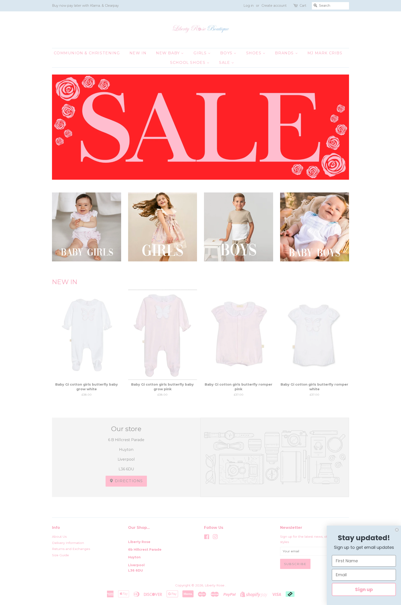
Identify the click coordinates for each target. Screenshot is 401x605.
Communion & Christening (87, 53)
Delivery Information (68, 543)
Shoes (254, 53)
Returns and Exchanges (71, 549)
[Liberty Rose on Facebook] (206, 538)
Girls (201, 53)
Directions (128, 481)
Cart (303, 5)
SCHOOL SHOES (188, 62)
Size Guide (60, 555)
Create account (274, 5)
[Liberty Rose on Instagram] (215, 538)
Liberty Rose (215, 585)
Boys (227, 53)
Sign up (364, 589)
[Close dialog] (397, 529)
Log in (248, 5)
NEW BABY (168, 53)
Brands (285, 53)
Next (339, 127)
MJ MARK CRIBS (325, 53)
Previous (62, 127)
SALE (225, 62)
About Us (59, 536)
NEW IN (138, 53)
